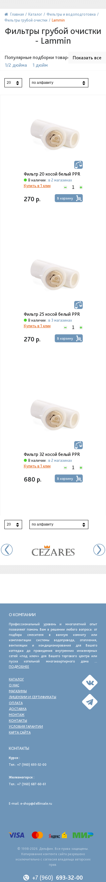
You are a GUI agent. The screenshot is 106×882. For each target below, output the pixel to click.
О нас (14, 685)
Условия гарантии (26, 726)
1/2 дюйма (16, 65)
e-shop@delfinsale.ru (36, 803)
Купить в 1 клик (37, 186)
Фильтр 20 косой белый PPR (52, 174)
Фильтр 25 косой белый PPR (52, 314)
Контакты (18, 721)
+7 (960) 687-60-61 (31, 784)
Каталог (16, 679)
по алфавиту (42, 83)
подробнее (19, 667)
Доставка (17, 709)
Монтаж (16, 715)
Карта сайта (20, 732)
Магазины (18, 691)
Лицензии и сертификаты (32, 697)
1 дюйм (40, 65)
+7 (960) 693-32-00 (32, 764)
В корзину (65, 198)
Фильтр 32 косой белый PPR (52, 454)
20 (9, 83)
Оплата (16, 703)
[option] (53, 550)
